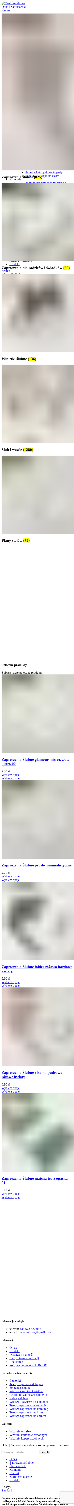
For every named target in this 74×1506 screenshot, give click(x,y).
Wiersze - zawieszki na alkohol (28, 1401)
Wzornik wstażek (20, 1431)
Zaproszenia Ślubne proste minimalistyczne (36, 865)
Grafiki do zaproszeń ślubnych (28, 1394)
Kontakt (14, 1351)
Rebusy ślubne (18, 1398)
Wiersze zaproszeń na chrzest (27, 1416)
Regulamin (16, 1361)
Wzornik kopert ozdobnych (26, 1438)
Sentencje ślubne (19, 1387)
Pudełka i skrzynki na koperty (43, 172)
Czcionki (15, 1380)
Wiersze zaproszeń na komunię (28, 1408)
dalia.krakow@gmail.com (34, 1332)
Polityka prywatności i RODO (28, 1365)
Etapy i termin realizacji (24, 1358)
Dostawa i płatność (21, 1354)
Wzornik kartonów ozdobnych (28, 1435)
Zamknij (7, 1490)
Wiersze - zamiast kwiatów (26, 1391)
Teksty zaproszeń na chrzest (26, 1412)
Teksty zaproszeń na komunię (27, 1405)
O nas (13, 1347)
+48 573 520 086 (30, 1328)
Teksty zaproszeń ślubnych (26, 1384)
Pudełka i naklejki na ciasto (42, 175)
